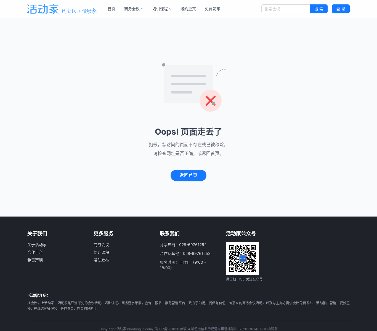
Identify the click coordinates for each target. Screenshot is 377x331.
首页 (111, 8)
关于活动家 (37, 244)
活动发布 (101, 260)
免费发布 (212, 8)
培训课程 (160, 8)
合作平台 (35, 252)
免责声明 (35, 260)
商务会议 (132, 8)
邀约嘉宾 (188, 8)
